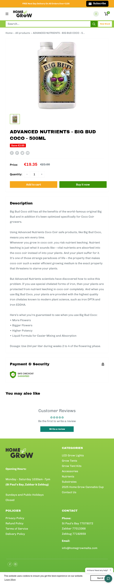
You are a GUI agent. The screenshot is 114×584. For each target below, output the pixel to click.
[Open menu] (7, 14)
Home (9, 32)
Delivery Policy (15, 534)
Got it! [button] (100, 578)
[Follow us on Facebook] (9, 563)
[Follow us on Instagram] (15, 563)
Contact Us (69, 492)
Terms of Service (17, 528)
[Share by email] (28, 152)
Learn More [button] (10, 579)
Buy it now (83, 184)
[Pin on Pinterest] (17, 152)
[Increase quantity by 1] (42, 174)
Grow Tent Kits (71, 466)
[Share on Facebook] (12, 152)
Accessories (70, 471)
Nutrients (68, 476)
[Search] (94, 24)
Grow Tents (69, 460)
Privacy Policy (15, 518)
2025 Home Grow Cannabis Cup (83, 487)
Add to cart (33, 184)
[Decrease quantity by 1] (27, 174)
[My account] (96, 14)
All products (22, 32)
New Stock (105, 24)
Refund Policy (14, 523)
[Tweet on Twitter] (22, 152)
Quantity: (16, 174)
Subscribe (99, 3)
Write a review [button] (57, 429)
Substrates (69, 481)
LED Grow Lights (73, 455)
